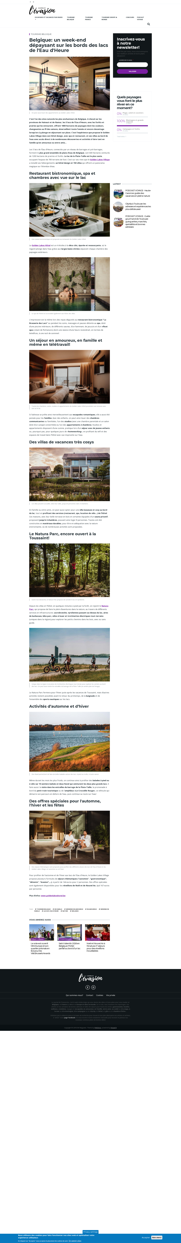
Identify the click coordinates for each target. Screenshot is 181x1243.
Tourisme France (89, 18)
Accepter (146, 1237)
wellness (75, 911)
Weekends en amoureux (74, 909)
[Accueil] (42, 10)
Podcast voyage (140, 18)
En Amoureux (92, 909)
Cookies (99, 995)
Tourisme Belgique (71, 18)
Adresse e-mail (125, 60)
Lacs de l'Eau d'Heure (51, 911)
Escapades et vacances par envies (49, 17)
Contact (89, 995)
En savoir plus (75, 1241)
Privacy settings (90, 1232)
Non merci (156, 1237)
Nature (65, 911)
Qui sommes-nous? (74, 995)
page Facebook (69, 1018)
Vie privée (110, 995)
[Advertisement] (132, 161)
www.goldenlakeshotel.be (53, 895)
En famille (58, 909)
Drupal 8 (113, 1028)
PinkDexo (97, 1028)
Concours (130, 17)
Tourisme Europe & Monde (109, 18)
